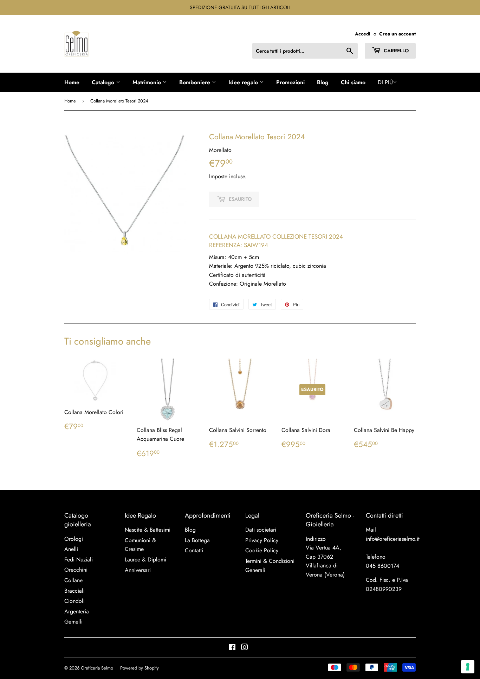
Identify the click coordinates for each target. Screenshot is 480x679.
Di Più (385, 82)
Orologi (73, 539)
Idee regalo (244, 82)
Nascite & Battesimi (147, 530)
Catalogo (104, 82)
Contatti (194, 550)
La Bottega (197, 540)
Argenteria (76, 611)
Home (71, 82)
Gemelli (73, 622)
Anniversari (138, 570)
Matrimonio (147, 82)
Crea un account (397, 33)
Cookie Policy (261, 550)
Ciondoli (74, 601)
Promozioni (290, 82)
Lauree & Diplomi (145, 559)
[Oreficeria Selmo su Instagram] (244, 648)
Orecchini (75, 570)
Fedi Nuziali (78, 559)
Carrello (395, 50)
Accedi (362, 33)
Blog (323, 82)
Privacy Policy (261, 540)
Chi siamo (353, 82)
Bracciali (74, 591)
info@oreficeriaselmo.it (393, 539)
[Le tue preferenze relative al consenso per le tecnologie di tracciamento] (467, 666)
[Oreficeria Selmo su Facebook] (232, 648)
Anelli (71, 549)
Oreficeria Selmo (97, 668)
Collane (73, 580)
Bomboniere (195, 82)
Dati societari (260, 530)
